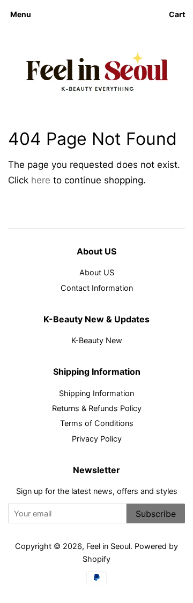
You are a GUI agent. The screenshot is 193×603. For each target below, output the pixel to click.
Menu (20, 14)
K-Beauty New (96, 340)
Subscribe (156, 513)
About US (96, 272)
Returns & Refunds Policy (97, 408)
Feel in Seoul (108, 546)
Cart (177, 14)
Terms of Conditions (96, 423)
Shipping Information (96, 393)
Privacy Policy (97, 438)
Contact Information (97, 287)
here (40, 180)
